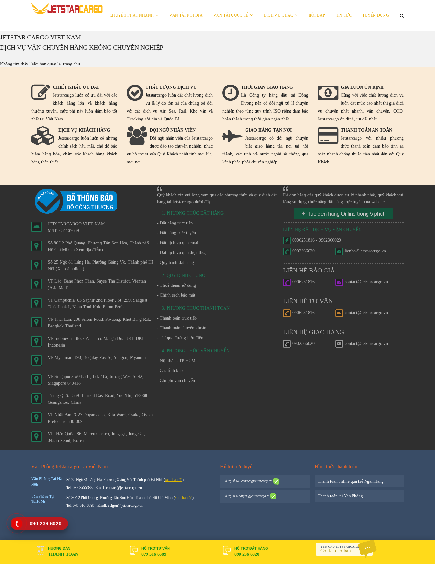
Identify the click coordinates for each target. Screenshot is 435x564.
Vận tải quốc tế (230, 15)
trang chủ (71, 64)
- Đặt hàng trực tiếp (175, 223)
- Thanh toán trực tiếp (177, 318)
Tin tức (344, 15)
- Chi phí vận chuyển (176, 380)
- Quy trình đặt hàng (175, 262)
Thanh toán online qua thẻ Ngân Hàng (351, 481)
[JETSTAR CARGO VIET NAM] (67, 8)
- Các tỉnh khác (170, 370)
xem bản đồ (173, 480)
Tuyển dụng (375, 15)
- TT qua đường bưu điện (180, 337)
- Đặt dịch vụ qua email (178, 242)
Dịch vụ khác (278, 15)
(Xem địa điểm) (88, 249)
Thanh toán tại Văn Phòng (340, 495)
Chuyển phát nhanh (132, 15)
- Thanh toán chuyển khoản (181, 328)
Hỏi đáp (317, 15)
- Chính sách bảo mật (176, 295)
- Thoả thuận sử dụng (176, 285)
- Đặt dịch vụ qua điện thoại (182, 252)
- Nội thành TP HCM (176, 360)
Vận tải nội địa (186, 15)
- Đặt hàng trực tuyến (176, 232)
